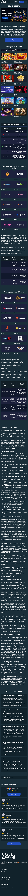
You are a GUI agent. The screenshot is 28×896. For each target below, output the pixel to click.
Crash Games (15, 50)
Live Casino (9, 50)
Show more (14, 843)
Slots (23, 50)
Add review (14, 794)
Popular (3, 50)
